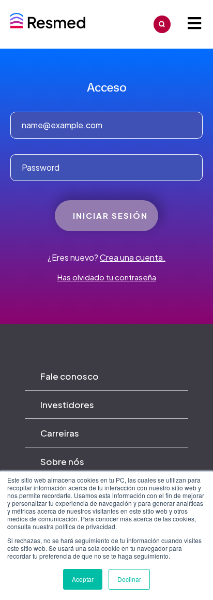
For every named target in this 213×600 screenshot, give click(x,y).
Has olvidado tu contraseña (106, 277)
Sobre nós (62, 461)
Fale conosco (69, 376)
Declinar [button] (129, 579)
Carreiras (59, 433)
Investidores (67, 404)
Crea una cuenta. (132, 257)
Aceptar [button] (83, 579)
